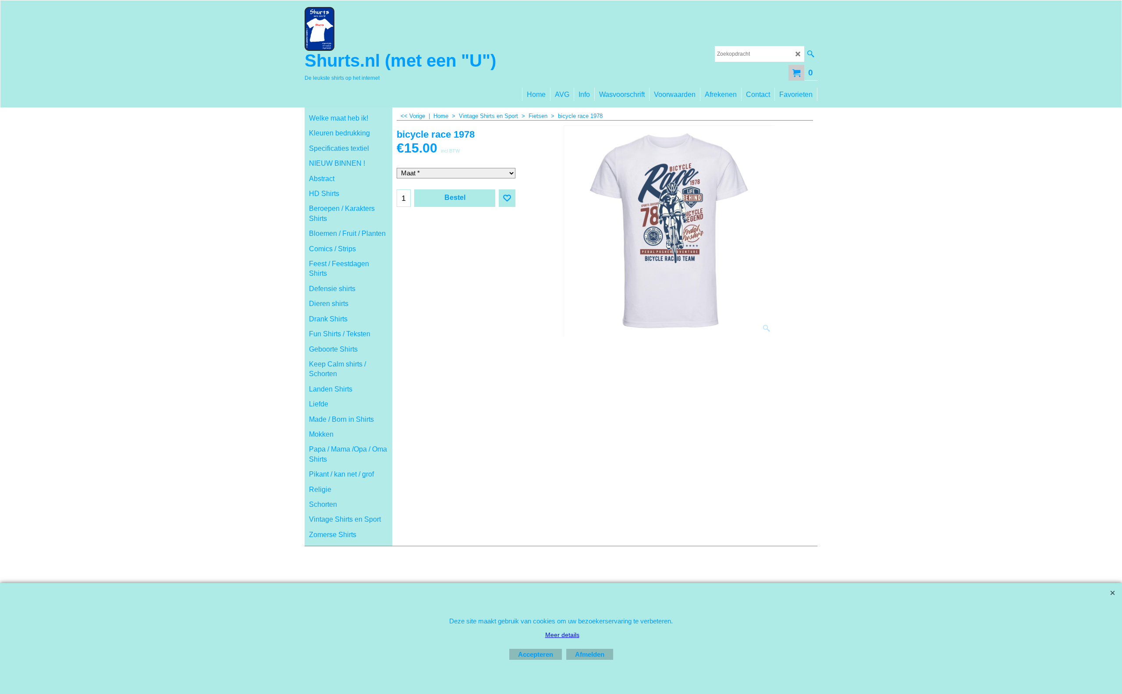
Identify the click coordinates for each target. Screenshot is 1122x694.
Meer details (562, 634)
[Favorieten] (507, 198)
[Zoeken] (810, 54)
